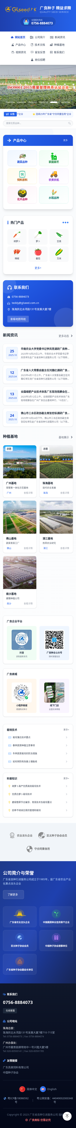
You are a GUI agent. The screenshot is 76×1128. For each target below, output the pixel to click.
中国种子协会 (10, 1072)
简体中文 (32, 1089)
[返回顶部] (67, 1116)
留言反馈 (40, 52)
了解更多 (13, 894)
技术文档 (40, 44)
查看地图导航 (18, 319)
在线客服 (10, 1010)
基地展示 (64, 437)
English (52, 1089)
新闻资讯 (60, 37)
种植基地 (59, 44)
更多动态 (64, 336)
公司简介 (40, 37)
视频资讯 (21, 52)
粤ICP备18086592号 (18, 1100)
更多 (65, 140)
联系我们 (59, 52)
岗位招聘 (40, 59)
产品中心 (20, 44)
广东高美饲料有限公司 (16, 1067)
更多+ (38, 268)
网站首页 (20, 37)
